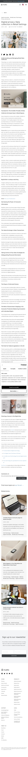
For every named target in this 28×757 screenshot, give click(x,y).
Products (16, 679)
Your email (17, 652)
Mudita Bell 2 (17, 687)
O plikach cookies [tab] (22, 368)
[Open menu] (26, 4)
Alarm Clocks (4, 683)
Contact (3, 734)
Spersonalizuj (13, 391)
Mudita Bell (16, 685)
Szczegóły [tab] (13, 368)
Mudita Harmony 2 (18, 691)
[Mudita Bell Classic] (14, 98)
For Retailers (4, 740)
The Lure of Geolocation (9, 198)
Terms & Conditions (18, 717)
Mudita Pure (16, 683)
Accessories (3, 687)
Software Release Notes (5, 718)
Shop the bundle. (21, 1)
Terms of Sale (17, 719)
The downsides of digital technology (11, 450)
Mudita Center (17, 704)
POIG (15, 710)
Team (2, 730)
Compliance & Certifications (17, 722)
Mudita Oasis (16, 702)
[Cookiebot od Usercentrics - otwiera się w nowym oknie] (21, 365)
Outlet (2, 693)
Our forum (3, 465)
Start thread (21, 478)
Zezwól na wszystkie (14, 387)
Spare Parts (3, 689)
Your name (5, 652)
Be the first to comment (16, 26)
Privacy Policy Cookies (17, 715)
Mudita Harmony (17, 689)
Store (2, 679)
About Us (3, 725)
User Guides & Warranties (4, 713)
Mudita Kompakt (17, 681)
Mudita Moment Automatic (17, 700)
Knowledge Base (4, 710)
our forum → (19, 485)
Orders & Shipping (5, 715)
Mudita (12, 430)
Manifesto (3, 728)
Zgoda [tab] (4, 368)
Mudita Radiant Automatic (17, 697)
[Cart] (20, 5)
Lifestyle (3, 691)
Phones (2, 681)
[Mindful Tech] (14, 406)
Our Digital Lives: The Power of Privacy (12, 453)
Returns (3, 720)
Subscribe (14, 655)
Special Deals (4, 695)
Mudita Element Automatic (17, 694)
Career (2, 732)
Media (2, 736)
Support (3, 708)
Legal (15, 708)
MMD (2, 738)
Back (5, 12)
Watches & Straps (5, 685)
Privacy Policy (17, 712)
